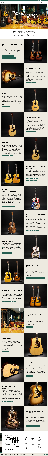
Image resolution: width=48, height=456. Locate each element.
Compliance (32, 443)
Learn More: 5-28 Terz (6, 106)
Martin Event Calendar (26, 443)
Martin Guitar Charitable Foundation (26, 448)
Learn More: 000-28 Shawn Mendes (31, 180)
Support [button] (45, 0)
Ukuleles (39, 440)
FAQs (31, 440)
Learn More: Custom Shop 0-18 (30, 131)
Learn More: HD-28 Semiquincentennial (8, 206)
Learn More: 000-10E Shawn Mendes (31, 178)
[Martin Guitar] (3, 2)
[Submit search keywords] (41, 3)
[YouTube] (10, 449)
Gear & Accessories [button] (25, 2)
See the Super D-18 (6, 351)
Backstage (26, 439)
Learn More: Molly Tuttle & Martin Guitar (9, 301)
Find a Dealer (40, 0)
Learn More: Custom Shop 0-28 (7, 155)
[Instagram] (5, 449)
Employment (26, 446)
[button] (44, 3)
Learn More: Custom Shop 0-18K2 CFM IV (32, 230)
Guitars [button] (8, 2)
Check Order (32, 444)
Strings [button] (15, 2)
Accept (46, 454)
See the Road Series (29, 326)
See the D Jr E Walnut (29, 277)
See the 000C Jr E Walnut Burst (39, 277)
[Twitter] (8, 449)
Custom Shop (39, 439)
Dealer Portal (39, 447)
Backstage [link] (35, 2)
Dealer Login (39, 446)
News (25, 444)
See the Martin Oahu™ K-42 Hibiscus (8, 401)
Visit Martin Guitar (27, 441)
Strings (39, 441)
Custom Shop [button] (19, 2)
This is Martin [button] (31, 2)
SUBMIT (17, 446)
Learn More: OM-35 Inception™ (30, 82)
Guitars (39, 438)
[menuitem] (7, 2)
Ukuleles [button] (11, 2)
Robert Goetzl (9, 245)
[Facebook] (7, 449)
